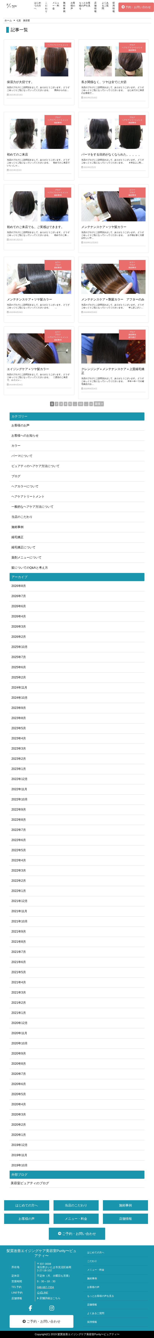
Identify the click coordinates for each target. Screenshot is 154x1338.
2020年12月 (19, 1023)
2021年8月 (18, 941)
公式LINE (42, 1292)
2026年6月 (18, 606)
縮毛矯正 (17, 537)
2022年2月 (18, 880)
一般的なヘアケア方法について (32, 506)
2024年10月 (19, 697)
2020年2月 (18, 1124)
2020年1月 (18, 1134)
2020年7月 (18, 1073)
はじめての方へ (37, 6)
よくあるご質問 (105, 6)
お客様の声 (73, 6)
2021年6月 (18, 962)
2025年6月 (18, 667)
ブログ (15, 476)
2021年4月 (18, 982)
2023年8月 (18, 718)
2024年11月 (19, 687)
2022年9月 (18, 809)
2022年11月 (19, 789)
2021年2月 (18, 1002)
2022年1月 (18, 890)
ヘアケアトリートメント (28, 496)
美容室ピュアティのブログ (30, 1183)
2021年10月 (19, 921)
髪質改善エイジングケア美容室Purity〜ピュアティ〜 (41, 1253)
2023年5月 (18, 728)
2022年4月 (18, 860)
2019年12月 (19, 1145)
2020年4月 (18, 1104)
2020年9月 (18, 1053)
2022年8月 (18, 819)
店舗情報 (95, 7)
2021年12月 (19, 901)
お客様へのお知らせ (24, 435)
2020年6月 (18, 1084)
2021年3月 (18, 992)
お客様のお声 (20, 425)
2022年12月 (19, 779)
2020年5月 (18, 1094)
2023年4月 (18, 738)
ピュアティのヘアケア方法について (35, 466)
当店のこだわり (21, 516)
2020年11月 (19, 1033)
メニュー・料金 (55, 6)
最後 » (99, 403)
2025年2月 (18, 677)
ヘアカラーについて (24, 486)
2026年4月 (18, 616)
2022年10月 (19, 799)
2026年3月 (18, 626)
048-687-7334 (45, 1287)
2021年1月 (18, 1012)
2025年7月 (18, 657)
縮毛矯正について (23, 547)
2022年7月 (18, 829)
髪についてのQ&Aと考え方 (29, 567)
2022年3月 (18, 870)
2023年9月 (18, 707)
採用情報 (113, 7)
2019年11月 (19, 1155)
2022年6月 (18, 840)
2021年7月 (18, 951)
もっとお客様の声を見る (84, 6)
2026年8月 (18, 585)
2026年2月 (18, 636)
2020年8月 (18, 1063)
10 (80, 403)
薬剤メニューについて (26, 557)
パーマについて (21, 455)
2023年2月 (18, 758)
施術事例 (64, 7)
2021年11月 (19, 911)
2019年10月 (19, 1165)
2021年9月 (18, 931)
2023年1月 (18, 768)
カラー (15, 445)
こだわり (46, 7)
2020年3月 (18, 1114)
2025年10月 (19, 646)
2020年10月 (19, 1043)
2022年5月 (18, 850)
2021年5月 (18, 972)
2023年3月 (18, 748)
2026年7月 (18, 596)
